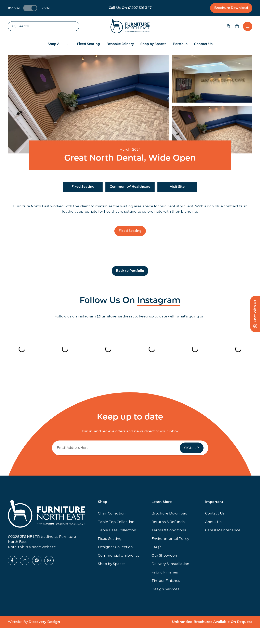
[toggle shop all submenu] (67, 44)
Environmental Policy (170, 539)
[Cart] (237, 26)
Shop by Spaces (153, 44)
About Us (213, 522)
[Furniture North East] (130, 26)
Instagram (158, 301)
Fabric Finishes (165, 572)
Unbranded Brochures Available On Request (212, 622)
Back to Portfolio (130, 271)
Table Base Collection (117, 530)
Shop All (55, 44)
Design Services (165, 589)
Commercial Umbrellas (118, 555)
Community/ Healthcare (130, 187)
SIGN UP (191, 448)
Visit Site (177, 187)
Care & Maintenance (222, 530)
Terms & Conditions (169, 530)
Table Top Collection (116, 522)
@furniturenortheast (115, 316)
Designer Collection (115, 547)
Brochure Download (231, 8)
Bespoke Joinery (120, 44)
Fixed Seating (88, 44)
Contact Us (203, 44)
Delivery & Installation (170, 564)
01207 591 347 (140, 8)
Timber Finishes (166, 581)
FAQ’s (156, 547)
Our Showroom (165, 555)
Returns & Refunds (168, 522)
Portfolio (180, 44)
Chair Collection (112, 513)
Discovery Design (44, 622)
